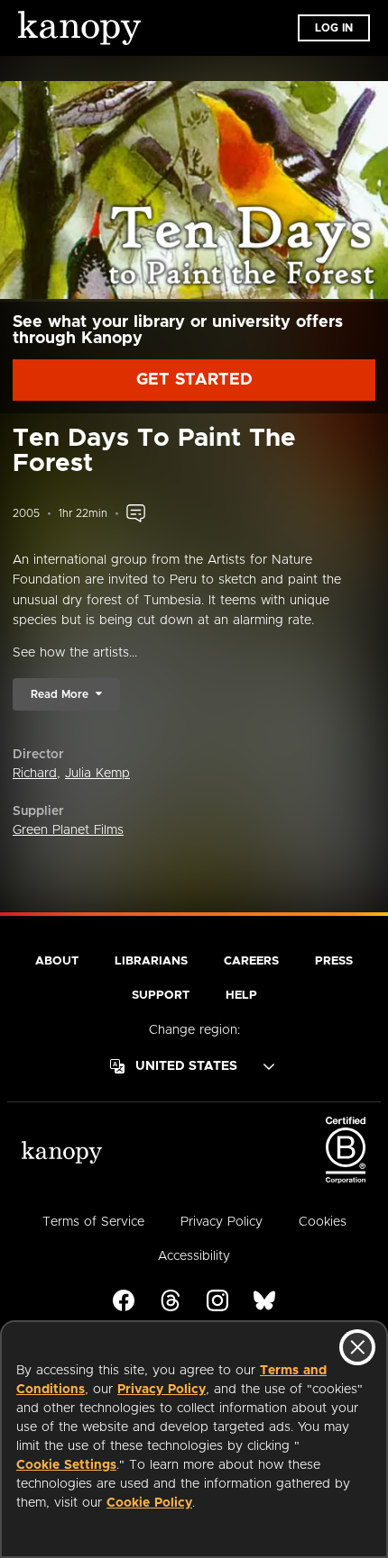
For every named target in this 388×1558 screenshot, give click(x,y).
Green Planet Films (68, 830)
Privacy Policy (161, 1389)
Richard (35, 773)
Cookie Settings (66, 1465)
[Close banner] (357, 1347)
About (57, 961)
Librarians (151, 961)
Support (160, 995)
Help (241, 995)
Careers (251, 961)
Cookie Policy (149, 1503)
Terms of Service (93, 1222)
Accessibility (194, 1256)
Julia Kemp (97, 773)
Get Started (194, 380)
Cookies (322, 1222)
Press (334, 961)
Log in (334, 28)
